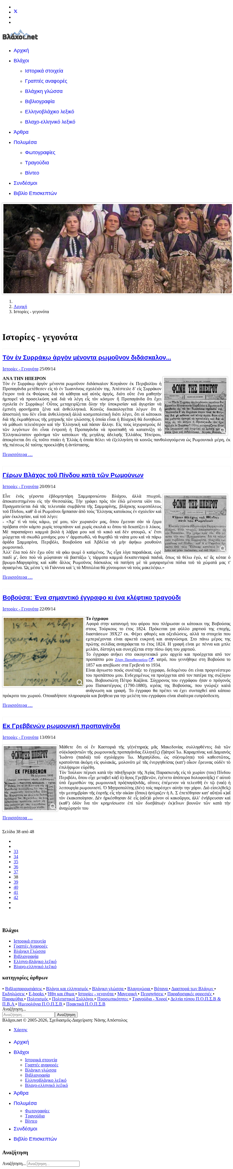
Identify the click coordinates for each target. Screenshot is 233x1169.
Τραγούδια (37, 163)
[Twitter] (16, 12)
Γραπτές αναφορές (46, 81)
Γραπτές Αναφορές (30, 946)
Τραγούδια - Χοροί (150, 998)
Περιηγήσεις (153, 993)
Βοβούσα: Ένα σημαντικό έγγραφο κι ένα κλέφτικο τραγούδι (92, 597)
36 (16, 866)
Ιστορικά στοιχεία (44, 71)
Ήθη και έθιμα (61, 993)
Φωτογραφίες (40, 152)
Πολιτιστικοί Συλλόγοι (73, 998)
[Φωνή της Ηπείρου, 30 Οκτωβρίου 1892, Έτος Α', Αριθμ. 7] (195, 406)
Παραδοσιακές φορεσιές (190, 993)
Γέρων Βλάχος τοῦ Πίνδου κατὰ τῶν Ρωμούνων (73, 475)
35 (16, 861)
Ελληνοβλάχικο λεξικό (49, 111)
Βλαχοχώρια (139, 988)
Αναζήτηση (66, 1015)
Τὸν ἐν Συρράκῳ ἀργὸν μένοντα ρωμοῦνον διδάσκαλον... (87, 357)
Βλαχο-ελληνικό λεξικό (50, 122)
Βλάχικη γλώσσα (44, 91)
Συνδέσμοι (25, 183)
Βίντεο (32, 173)
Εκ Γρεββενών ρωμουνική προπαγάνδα (61, 725)
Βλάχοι (21, 60)
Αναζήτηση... (14, 1009)
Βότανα (161, 988)
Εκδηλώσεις (14, 993)
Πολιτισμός (38, 998)
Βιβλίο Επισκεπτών (35, 193)
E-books (37, 993)
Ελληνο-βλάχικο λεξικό (35, 961)
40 (16, 887)
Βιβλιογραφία (40, 101)
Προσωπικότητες (113, 998)
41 (16, 892)
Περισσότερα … (18, 454)
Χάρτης (20, 1029)
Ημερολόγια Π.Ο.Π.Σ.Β (40, 1004)
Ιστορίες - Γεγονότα (20, 368)
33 (16, 851)
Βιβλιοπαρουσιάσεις (24, 988)
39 (16, 882)
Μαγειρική (127, 993)
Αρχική (21, 50)
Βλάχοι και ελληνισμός (67, 988)
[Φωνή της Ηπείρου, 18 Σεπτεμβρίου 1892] (30, 778)
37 (16, 871)
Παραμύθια (13, 998)
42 (16, 897)
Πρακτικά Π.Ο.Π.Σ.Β (85, 1004)
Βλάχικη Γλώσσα (29, 951)
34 (16, 856)
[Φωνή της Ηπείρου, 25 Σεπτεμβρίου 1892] (195, 523)
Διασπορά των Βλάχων (192, 988)
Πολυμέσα (25, 142)
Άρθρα (21, 132)
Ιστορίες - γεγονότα (96, 993)
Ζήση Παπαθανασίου (131, 660)
